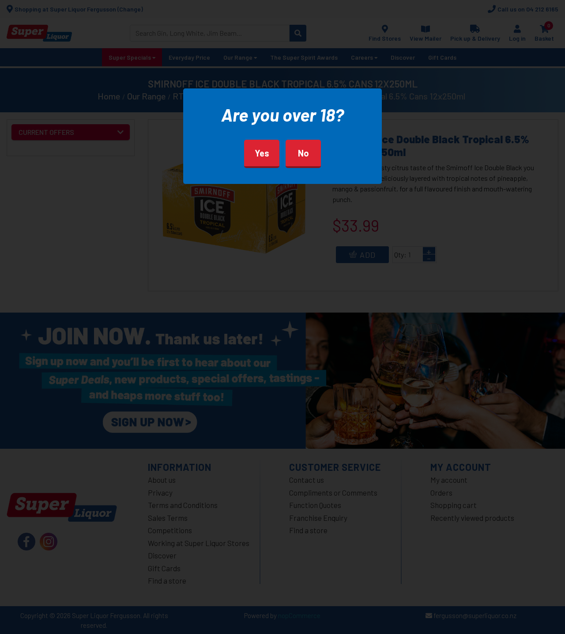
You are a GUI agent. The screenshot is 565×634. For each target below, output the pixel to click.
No (303, 153)
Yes (262, 153)
